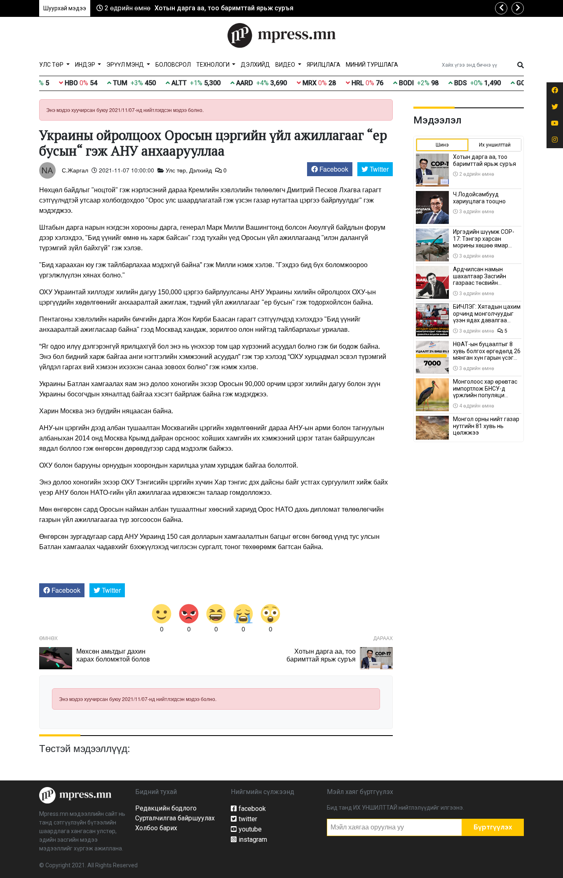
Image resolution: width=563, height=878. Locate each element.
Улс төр (176, 170)
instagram (253, 839)
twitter (248, 819)
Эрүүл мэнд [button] (125, 64)
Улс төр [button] (52, 64)
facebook (252, 809)
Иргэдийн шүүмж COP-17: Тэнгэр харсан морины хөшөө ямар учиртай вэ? (483, 242)
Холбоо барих (156, 828)
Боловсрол (173, 64)
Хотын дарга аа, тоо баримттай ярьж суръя (224, 8)
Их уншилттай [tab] (495, 145)
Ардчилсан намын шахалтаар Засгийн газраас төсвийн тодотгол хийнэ (479, 279)
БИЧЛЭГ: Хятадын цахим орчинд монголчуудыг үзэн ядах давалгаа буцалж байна (487, 317)
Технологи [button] (213, 64)
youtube (250, 829)
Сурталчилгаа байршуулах (175, 818)
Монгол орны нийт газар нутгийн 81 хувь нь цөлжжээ (486, 426)
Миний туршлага (372, 64)
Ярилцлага (323, 64)
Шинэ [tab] (442, 145)
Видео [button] (285, 64)
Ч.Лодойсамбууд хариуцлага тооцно (479, 198)
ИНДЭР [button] (85, 64)
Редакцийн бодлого (166, 808)
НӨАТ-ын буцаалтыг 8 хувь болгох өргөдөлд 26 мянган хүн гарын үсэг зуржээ (487, 354)
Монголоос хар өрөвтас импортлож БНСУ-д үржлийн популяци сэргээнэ (485, 391)
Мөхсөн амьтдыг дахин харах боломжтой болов (113, 655)
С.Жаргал (75, 170)
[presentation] (501, 8)
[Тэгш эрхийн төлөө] (75, 795)
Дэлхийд (255, 64)
